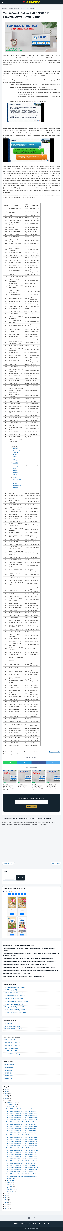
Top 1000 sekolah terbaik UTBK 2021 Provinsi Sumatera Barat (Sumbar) (17, 482)
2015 (6, 1204)
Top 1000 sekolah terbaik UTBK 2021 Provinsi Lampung (51, 786)
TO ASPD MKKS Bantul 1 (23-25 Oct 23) (16, 1010)
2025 (6, 1091)
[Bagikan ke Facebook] (39, 762)
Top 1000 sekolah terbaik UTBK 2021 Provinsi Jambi (21, 1159)
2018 (6, 1198)
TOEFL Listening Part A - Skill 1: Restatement (16, 973)
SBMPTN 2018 (9, 1067)
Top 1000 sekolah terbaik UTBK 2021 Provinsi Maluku (23, 786)
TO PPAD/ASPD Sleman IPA (13, 1026)
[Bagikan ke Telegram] (24, 762)
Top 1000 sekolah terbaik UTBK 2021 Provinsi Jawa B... (22, 1156)
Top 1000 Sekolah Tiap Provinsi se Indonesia (19, 1109)
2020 (6, 1193)
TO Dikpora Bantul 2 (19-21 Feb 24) (15, 995)
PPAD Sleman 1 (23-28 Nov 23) (14, 1004)
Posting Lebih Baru (8, 863)
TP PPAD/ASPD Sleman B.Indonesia (15, 1029)
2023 (6, 1096)
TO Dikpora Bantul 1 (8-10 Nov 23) (14, 1007)
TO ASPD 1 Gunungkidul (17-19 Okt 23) (16, 1012)
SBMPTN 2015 (9, 1076)
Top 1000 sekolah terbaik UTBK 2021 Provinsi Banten (21, 1169)
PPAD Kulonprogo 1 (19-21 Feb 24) (15, 998)
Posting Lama (56, 863)
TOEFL (16, 1224)
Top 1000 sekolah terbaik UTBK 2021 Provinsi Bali (20, 1172)
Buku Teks (23, 1224)
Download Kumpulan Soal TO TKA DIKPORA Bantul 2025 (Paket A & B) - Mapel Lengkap (29, 967)
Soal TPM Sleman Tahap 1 (12, 1051)
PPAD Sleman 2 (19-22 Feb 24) (14, 993)
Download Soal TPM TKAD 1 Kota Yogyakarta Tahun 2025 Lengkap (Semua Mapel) (28, 958)
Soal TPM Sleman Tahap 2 (12, 1048)
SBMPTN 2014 (9, 1078)
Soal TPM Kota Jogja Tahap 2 (13, 1042)
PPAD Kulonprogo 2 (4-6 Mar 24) (14, 990)
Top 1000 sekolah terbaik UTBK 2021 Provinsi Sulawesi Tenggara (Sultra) (17, 468)
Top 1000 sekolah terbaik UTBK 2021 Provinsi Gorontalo (22, 1161)
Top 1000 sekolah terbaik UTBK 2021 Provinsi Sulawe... (22, 1111)
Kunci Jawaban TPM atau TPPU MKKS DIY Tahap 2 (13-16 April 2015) (23, 976)
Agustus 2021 (11, 1180)
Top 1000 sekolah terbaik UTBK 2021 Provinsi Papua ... (22, 1126)
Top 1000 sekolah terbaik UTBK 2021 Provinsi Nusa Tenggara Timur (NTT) (9, 787)
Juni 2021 (10, 1184)
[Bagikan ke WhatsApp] (10, 762)
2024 (6, 1094)
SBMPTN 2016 (9, 1073)
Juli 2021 (9, 1182)
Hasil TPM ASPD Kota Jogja (13, 1054)
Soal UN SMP (32, 1224)
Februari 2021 (11, 1191)
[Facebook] (29, 1218)
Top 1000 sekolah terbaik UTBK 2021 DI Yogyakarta (21, 1165)
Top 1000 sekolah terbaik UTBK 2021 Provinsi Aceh (21, 1174)
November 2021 (11, 1104)
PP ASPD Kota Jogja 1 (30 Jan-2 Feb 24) (16, 1001)
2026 (6, 1089)
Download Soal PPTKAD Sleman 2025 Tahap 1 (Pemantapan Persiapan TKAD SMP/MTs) (29, 961)
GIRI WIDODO (35, 1228)
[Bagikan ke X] (53, 762)
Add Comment (10, 20)
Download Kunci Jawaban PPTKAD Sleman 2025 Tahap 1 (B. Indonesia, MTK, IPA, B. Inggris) (30, 970)
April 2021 (10, 1187)
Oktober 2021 (11, 1107)
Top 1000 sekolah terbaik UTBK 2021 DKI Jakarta (20, 1163)
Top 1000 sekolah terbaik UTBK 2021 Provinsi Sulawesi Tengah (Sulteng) (17, 454)
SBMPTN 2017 (9, 1070)
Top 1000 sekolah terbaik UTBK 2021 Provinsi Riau (21, 1124)
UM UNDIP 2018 (9, 1064)
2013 (6, 1206)
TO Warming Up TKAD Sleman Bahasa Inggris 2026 (18, 945)
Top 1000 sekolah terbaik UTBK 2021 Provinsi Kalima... (22, 1141)
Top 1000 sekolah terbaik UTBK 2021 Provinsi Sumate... (22, 1117)
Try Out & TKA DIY (44, 1224)
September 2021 (12, 1178)
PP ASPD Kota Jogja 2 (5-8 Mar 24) (15, 987)
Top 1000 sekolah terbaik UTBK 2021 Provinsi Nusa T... (22, 1128)
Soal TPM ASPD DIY (10, 1040)
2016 (6, 1202)
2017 (6, 1200)
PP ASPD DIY (8, 1023)
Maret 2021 (10, 1189)
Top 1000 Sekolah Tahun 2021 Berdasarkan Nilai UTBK (21, 1176)
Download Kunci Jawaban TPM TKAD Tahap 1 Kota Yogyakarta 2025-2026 (25, 964)
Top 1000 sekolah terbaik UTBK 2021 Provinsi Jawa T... (22, 1152)
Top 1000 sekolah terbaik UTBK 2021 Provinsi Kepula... (22, 1137)
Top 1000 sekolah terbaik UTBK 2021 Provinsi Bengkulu (22, 1167)
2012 (6, 1208)
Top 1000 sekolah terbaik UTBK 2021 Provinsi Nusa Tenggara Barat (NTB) (38, 787)
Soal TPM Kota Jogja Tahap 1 (13, 1045)
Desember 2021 (11, 1102)
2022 (6, 1098)
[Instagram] (34, 1218)
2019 (6, 1195)
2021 (6, 1100)
